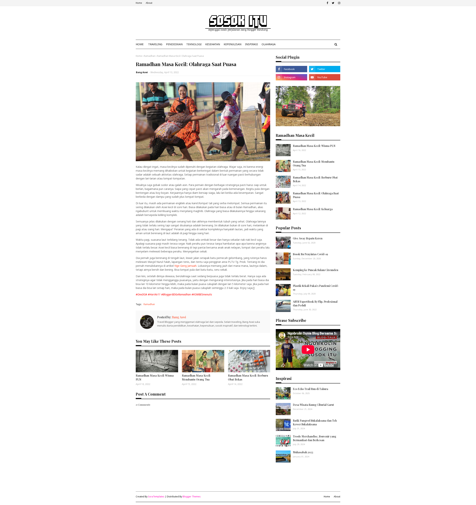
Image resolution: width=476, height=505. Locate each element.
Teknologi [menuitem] (194, 44)
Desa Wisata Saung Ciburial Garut (313, 405)
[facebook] (327, 3)
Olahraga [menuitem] (269, 44)
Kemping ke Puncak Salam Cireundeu (315, 270)
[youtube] (324, 77)
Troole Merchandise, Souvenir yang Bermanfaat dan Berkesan (314, 438)
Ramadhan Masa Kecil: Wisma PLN (155, 377)
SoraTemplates (156, 496)
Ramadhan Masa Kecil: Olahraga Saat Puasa (316, 195)
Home (139, 2)
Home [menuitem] (140, 44)
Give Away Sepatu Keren (307, 238)
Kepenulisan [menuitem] (232, 44)
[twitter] (333, 3)
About (149, 2)
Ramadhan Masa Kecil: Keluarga (313, 209)
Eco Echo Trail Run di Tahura (310, 389)
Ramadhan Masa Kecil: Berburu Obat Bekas (248, 377)
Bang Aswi (142, 72)
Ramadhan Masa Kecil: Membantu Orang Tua (196, 377)
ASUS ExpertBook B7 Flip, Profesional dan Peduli (315, 303)
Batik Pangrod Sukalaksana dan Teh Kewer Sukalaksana (315, 422)
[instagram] (338, 3)
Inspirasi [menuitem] (251, 44)
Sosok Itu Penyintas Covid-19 (310, 254)
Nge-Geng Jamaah (185, 265)
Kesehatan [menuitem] (212, 44)
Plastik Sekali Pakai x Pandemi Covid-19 (316, 287)
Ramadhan (149, 56)
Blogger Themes (192, 496)
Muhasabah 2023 (303, 452)
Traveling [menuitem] (155, 44)
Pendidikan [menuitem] (174, 44)
